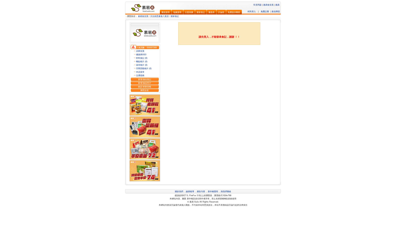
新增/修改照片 (144, 82)
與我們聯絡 (226, 191)
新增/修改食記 (144, 79)
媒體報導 (190, 191)
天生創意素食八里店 (159, 16)
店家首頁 (140, 50)
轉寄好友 (145, 90)
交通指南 (140, 75)
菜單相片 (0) (141, 64)
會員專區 (276, 11)
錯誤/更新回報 (144, 86)
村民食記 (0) (141, 57)
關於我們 (179, 191)
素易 (277, 4)
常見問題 (257, 4)
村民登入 (252, 11)
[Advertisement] (219, 53)
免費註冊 (265, 11)
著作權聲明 (213, 191)
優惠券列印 (141, 54)
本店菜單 (140, 71)
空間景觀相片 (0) (143, 68)
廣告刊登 (201, 191)
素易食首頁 (268, 4)
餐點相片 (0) (141, 61)
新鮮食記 (175, 16)
